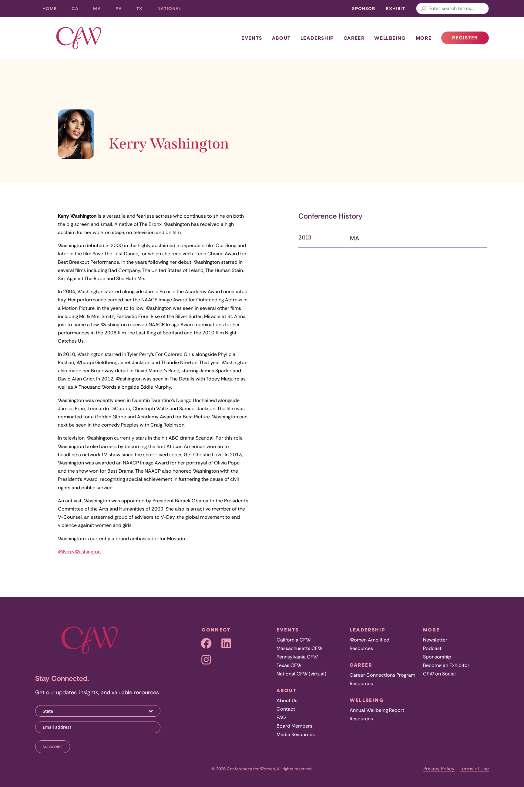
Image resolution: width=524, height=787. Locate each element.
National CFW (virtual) (301, 674)
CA (79, 10)
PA (122, 10)
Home (49, 8)
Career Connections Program (382, 675)
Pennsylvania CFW (297, 657)
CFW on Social (439, 674)
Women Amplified (369, 640)
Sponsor (363, 8)
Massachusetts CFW (299, 648)
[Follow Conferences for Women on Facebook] (206, 643)
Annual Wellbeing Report (377, 710)
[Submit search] (423, 8)
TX (143, 10)
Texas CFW (289, 665)
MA (100, 10)
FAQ (281, 717)
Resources (361, 648)
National (173, 10)
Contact (286, 709)
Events (251, 38)
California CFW (294, 640)
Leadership (317, 38)
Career (354, 38)
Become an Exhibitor (446, 665)
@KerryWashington (79, 551)
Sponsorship (437, 657)
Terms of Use (474, 768)
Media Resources (296, 734)
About (281, 38)
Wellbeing (390, 38)
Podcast (432, 648)
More (424, 38)
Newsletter (435, 640)
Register (470, 39)
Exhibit (395, 8)
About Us (287, 700)
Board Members (294, 726)
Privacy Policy (439, 768)
